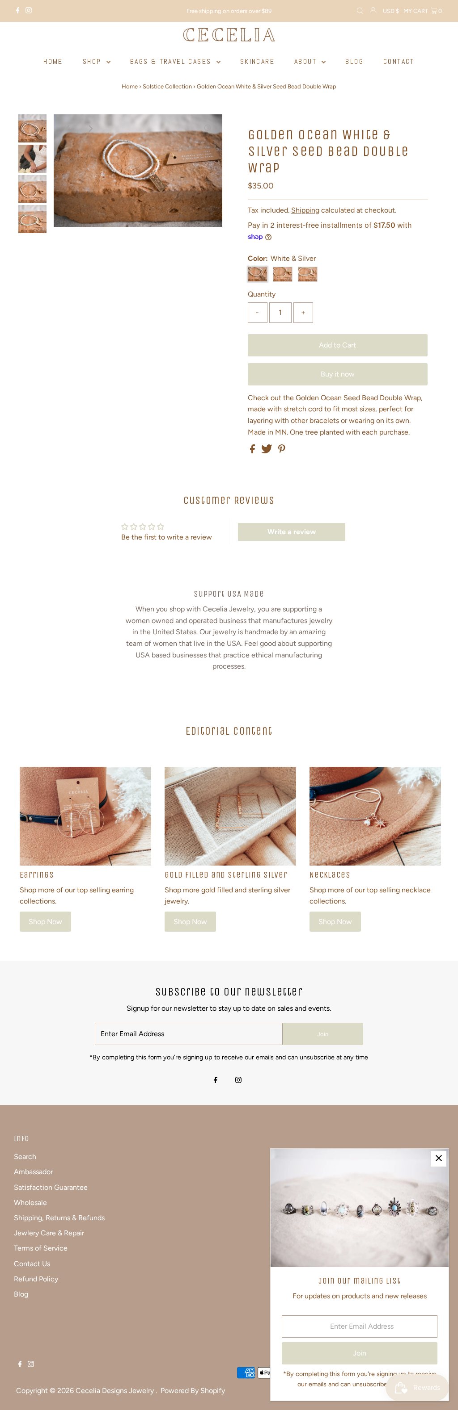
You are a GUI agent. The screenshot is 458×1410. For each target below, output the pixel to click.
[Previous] (68, 128)
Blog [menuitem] (354, 61)
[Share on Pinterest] (281, 451)
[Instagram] (28, 11)
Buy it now (338, 374)
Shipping (305, 210)
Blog (21, 1294)
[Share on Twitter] (267, 451)
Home (130, 86)
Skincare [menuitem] (257, 61)
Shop (93, 61)
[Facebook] (18, 11)
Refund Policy (36, 1279)
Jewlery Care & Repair (49, 1233)
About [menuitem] (306, 61)
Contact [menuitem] (399, 61)
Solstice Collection (167, 86)
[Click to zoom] (208, 128)
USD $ (391, 11)
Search (25, 1156)
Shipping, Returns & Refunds (59, 1217)
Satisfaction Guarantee (51, 1187)
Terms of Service (41, 1248)
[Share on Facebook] (253, 451)
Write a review (291, 531)
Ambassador (33, 1171)
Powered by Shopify (193, 1390)
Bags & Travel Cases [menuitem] (172, 61)
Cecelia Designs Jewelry (116, 1390)
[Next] (90, 128)
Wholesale (30, 1202)
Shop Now (45, 921)
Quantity (262, 294)
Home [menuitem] (53, 61)
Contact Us (32, 1263)
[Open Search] (360, 11)
